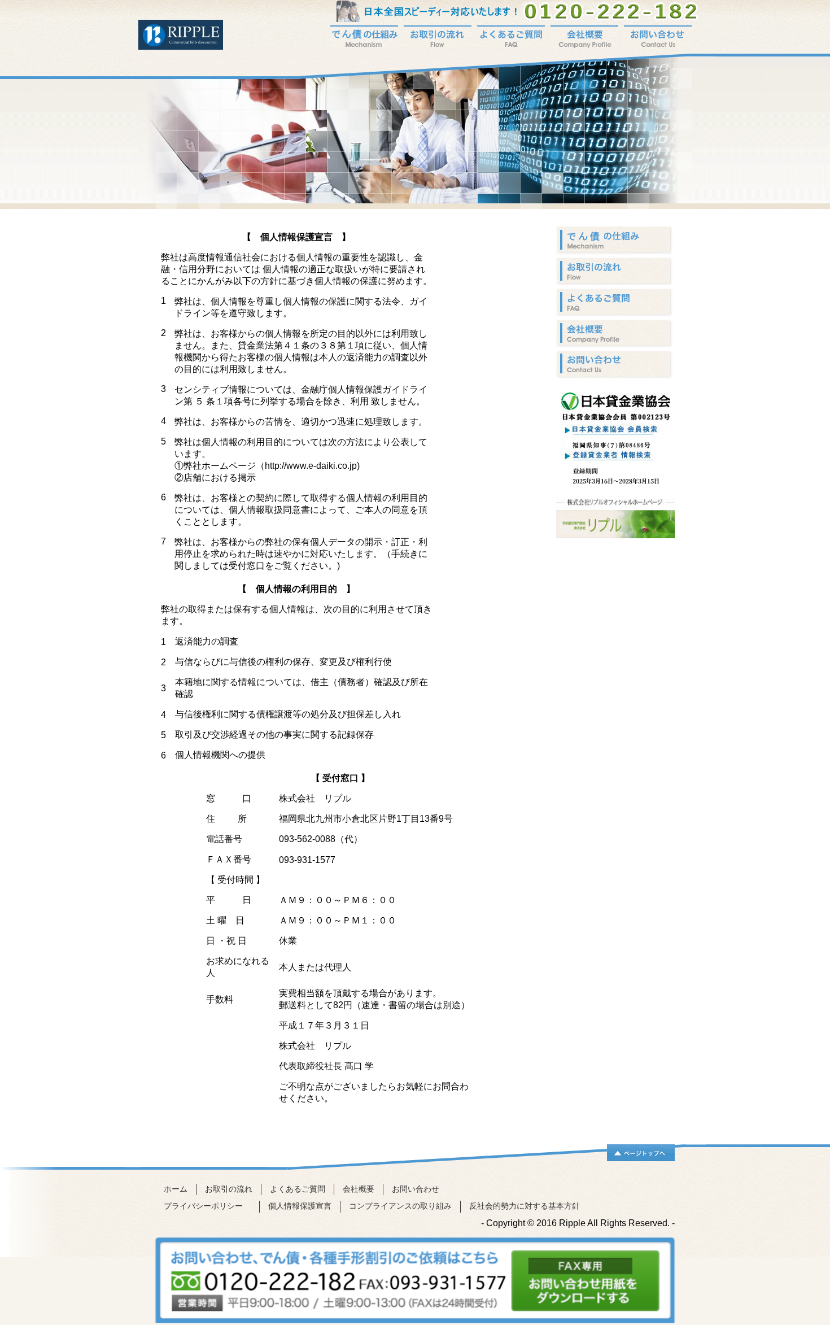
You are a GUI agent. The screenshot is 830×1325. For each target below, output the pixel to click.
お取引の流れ (228, 1189)
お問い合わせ (415, 1189)
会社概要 (358, 1189)
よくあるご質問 (297, 1189)
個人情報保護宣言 (299, 1206)
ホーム (175, 1189)
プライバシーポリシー (207, 1206)
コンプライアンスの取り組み (400, 1206)
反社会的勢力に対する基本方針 (524, 1206)
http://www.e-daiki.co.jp (311, 465)
